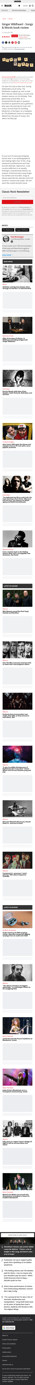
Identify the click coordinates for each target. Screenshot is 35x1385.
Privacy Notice (26, 209)
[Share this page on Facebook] (3, 42)
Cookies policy (6, 1352)
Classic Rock (23, 37)
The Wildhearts (8, 230)
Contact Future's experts (9, 1339)
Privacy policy (6, 1348)
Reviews (14, 36)
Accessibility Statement (9, 1356)
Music (4, 19)
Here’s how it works (19, 49)
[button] (2, 6)
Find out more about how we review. (22, 82)
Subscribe (25, 5)
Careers (4, 1360)
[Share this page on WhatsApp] (9, 42)
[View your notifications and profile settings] (19, 6)
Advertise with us (7, 1364)
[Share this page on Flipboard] (16, 42)
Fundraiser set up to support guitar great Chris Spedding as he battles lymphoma (18, 1262)
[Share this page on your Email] (19, 42)
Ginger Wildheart (22, 230)
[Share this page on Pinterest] (12, 42)
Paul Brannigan (25, 35)
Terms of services (24, 207)
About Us (5, 1335)
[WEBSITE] (12, 241)
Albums (10, 19)
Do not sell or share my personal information (16, 1369)
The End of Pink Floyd (19, 10)
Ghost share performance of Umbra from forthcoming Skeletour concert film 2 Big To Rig (18, 1288)
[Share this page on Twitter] (6, 42)
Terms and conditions (9, 1344)
